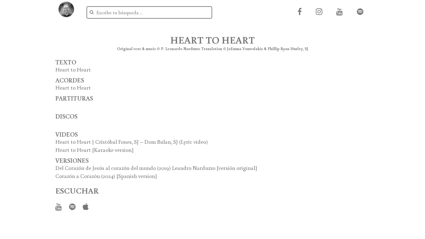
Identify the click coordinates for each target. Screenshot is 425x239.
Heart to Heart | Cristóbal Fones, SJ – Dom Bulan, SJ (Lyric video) (131, 141)
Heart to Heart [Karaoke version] (94, 149)
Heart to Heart (73, 69)
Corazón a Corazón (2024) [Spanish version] (106, 176)
